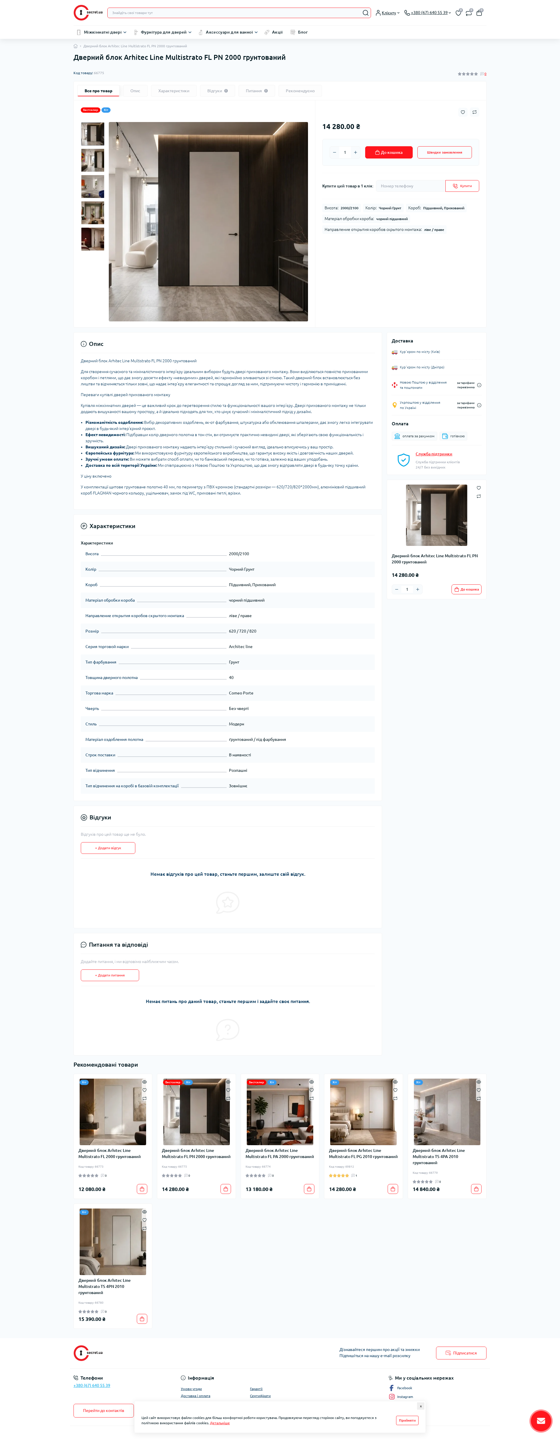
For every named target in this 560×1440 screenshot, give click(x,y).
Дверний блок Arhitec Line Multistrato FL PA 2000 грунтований (280, 1153)
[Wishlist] (144, 1089)
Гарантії (256, 1389)
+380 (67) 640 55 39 (92, 1385)
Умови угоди (191, 1389)
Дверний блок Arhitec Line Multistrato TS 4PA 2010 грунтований (439, 1156)
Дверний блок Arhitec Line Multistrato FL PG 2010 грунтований (363, 1153)
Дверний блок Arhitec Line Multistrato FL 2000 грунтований (109, 1153)
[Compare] (144, 1098)
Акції (277, 32)
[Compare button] (474, 112)
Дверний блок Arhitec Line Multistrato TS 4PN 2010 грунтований (104, 1286)
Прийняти (407, 1420)
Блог (303, 32)
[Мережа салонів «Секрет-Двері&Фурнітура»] (175, 1353)
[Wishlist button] (463, 112)
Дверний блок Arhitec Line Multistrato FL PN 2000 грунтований (196, 1153)
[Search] (366, 13)
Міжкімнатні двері (103, 32)
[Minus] (334, 152)
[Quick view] (144, 1081)
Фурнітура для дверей (164, 32)
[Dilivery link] (479, 385)
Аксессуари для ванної (229, 32)
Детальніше (220, 1423)
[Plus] (355, 152)
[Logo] (88, 13)
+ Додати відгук (108, 848)
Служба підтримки (434, 454)
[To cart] (142, 1189)
